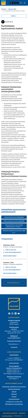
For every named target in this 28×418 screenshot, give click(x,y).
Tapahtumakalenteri (14, 389)
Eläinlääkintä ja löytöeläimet (14, 404)
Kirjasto (14, 396)
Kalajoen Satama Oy (13, 372)
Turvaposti (14, 347)
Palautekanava (12, 344)
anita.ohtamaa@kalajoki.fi (13, 252)
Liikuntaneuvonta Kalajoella (14, 217)
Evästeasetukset (7, 416)
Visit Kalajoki (13, 378)
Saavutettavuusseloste (10, 413)
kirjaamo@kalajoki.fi (14, 338)
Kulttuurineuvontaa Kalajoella (14, 221)
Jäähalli (14, 391)
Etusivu (3, 9)
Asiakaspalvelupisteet (14, 341)
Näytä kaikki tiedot (9, 255)
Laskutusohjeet (14, 363)
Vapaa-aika (12, 9)
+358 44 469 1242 (10, 267)
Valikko (13, 16)
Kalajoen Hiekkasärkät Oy (14, 368)
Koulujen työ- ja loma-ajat (14, 401)
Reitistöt (14, 394)
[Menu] (24, 2)
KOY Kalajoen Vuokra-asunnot (13, 374)
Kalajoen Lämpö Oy (13, 370)
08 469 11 (14, 329)
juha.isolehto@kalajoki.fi (13, 269)
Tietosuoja (22, 413)
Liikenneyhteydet (14, 399)
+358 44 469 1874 (10, 250)
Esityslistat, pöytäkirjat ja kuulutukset (14, 386)
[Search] (20, 3)
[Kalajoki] (3, 3)
